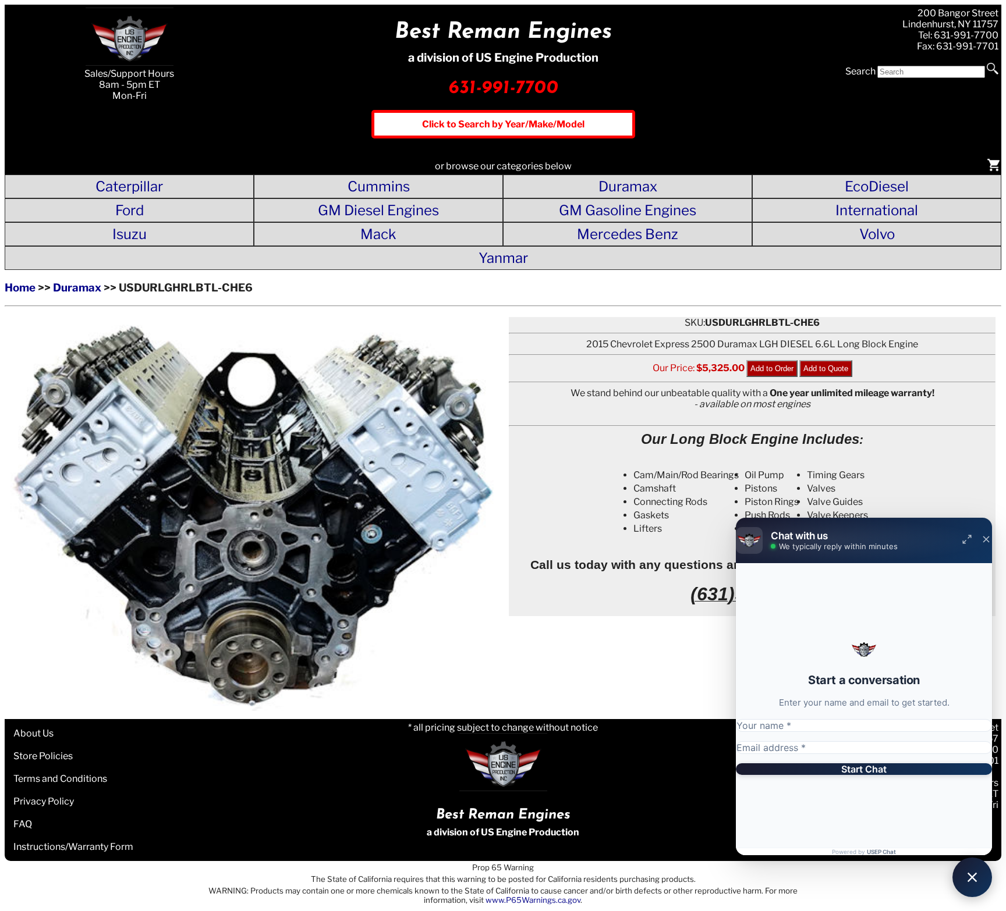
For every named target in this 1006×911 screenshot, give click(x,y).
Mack (378, 234)
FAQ (22, 824)
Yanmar (503, 258)
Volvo (877, 234)
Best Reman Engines (503, 32)
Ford (129, 210)
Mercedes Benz (627, 234)
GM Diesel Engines (378, 210)
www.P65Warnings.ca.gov (533, 900)
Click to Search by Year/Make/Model (503, 124)
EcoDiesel (877, 186)
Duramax (627, 186)
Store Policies (43, 755)
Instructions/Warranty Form (73, 846)
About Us (33, 733)
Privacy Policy (43, 801)
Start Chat (864, 769)
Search (860, 71)
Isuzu (129, 234)
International (876, 210)
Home (20, 287)
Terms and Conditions (60, 778)
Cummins (379, 186)
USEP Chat (881, 851)
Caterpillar (129, 186)
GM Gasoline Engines (627, 210)
